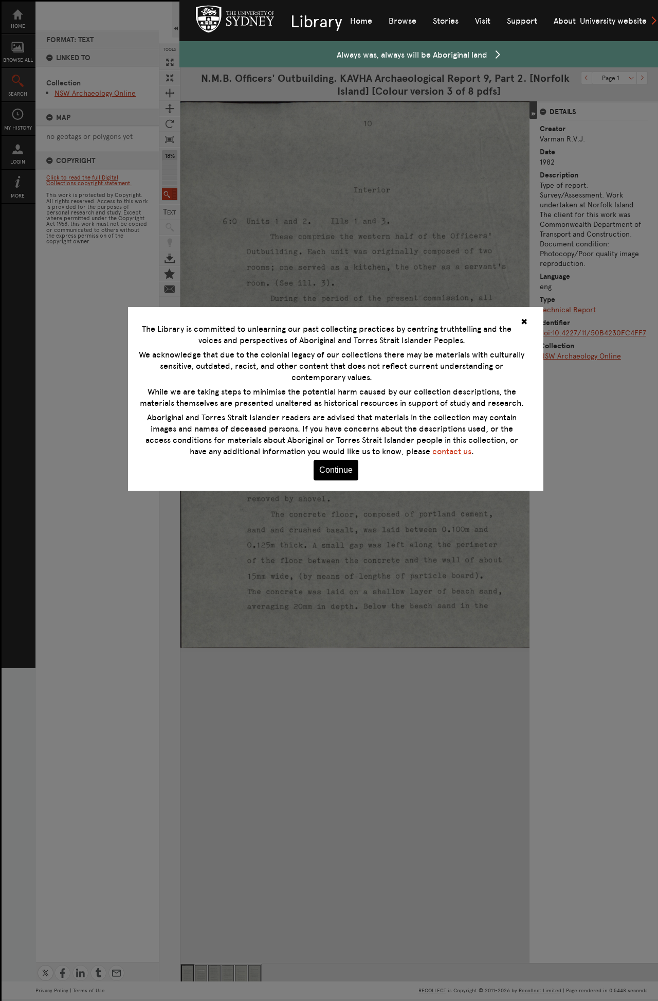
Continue (336, 470)
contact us (451, 451)
